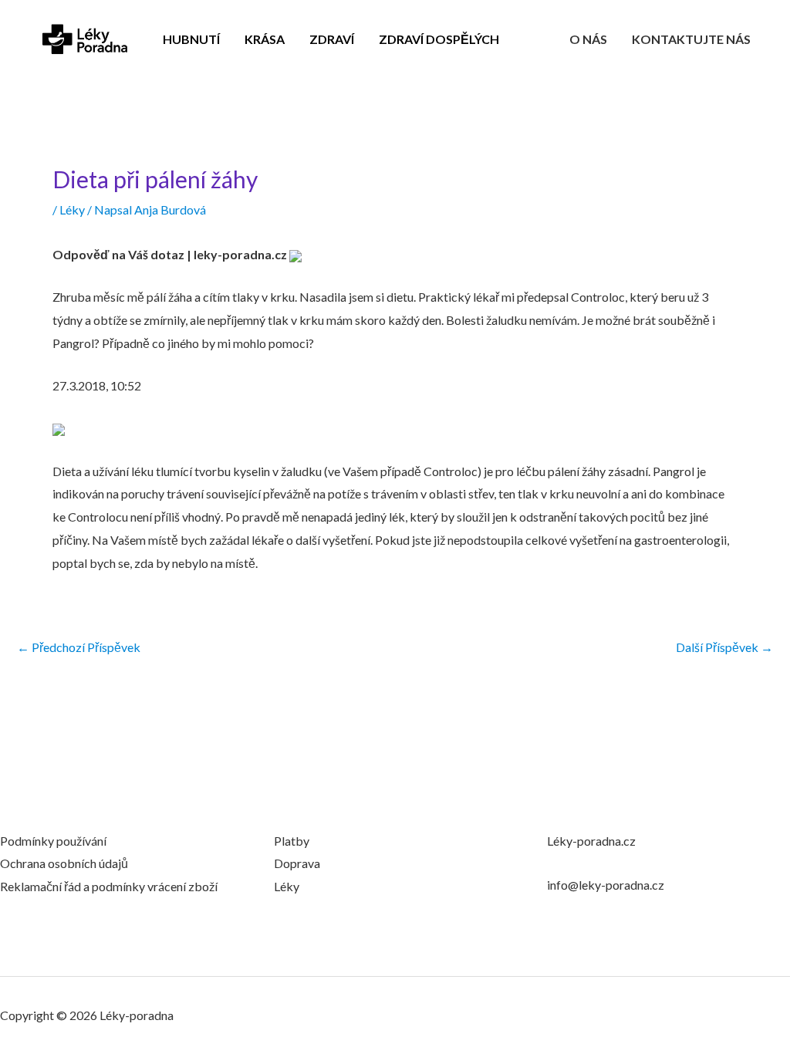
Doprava (297, 863)
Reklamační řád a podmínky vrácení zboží (109, 886)
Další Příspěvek (724, 647)
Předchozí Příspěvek (78, 647)
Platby (291, 840)
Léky (72, 209)
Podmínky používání (53, 840)
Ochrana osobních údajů (64, 863)
